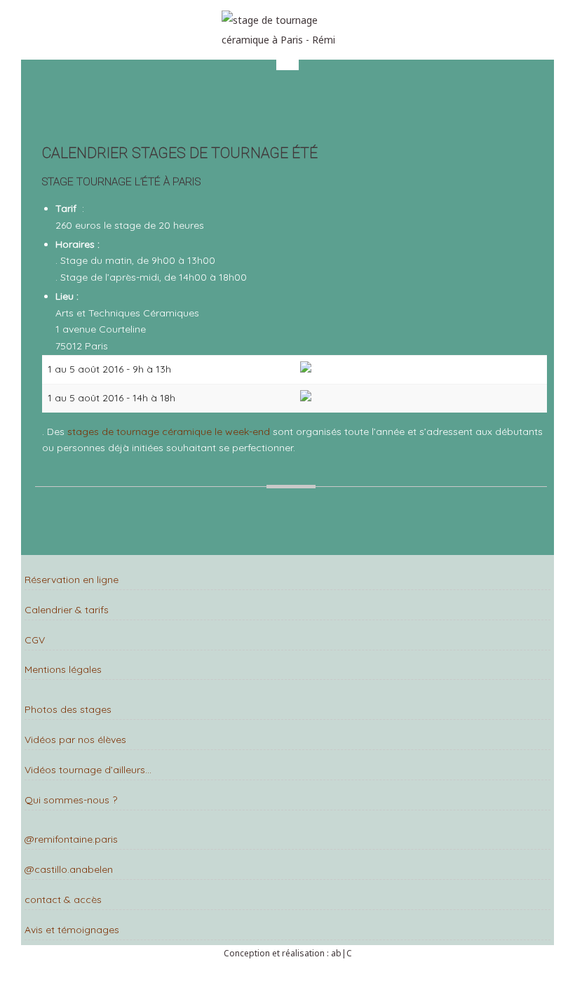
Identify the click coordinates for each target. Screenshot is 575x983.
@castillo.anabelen (69, 869)
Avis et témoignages (72, 929)
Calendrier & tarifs (67, 609)
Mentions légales (63, 669)
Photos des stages (68, 709)
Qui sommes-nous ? (71, 800)
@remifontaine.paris (71, 839)
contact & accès (63, 899)
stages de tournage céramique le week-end (168, 431)
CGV (35, 640)
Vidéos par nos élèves (75, 739)
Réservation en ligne (72, 579)
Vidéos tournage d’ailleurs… (88, 769)
